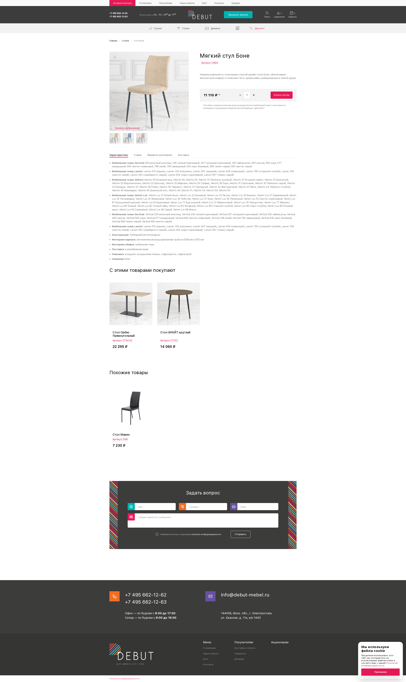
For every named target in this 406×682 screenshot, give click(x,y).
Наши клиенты (187, 3)
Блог (204, 3)
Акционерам (279, 642)
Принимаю (380, 672)
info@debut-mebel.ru (245, 595)
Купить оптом (281, 95)
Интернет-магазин (122, 3)
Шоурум (236, 3)
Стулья (158, 28)
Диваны (215, 28)
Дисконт (260, 28)
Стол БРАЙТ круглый (175, 332)
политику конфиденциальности (206, 534)
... (238, 28)
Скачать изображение (127, 128)
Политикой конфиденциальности (379, 664)
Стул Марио (121, 434)
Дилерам (239, 659)
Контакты (219, 3)
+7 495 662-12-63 (118, 16)
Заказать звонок (238, 14)
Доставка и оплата (244, 648)
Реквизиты (240, 653)
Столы (186, 28)
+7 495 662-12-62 (118, 13)
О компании (145, 3)
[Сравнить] (114, 57)
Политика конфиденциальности (124, 679)
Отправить (240, 534)
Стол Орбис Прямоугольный (124, 334)
